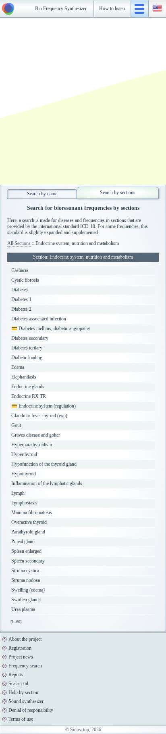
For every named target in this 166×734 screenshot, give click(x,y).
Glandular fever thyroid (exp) (39, 415)
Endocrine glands (27, 386)
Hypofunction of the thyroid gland (44, 464)
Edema (17, 367)
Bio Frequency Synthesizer (61, 8)
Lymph (18, 493)
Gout (16, 425)
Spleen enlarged (26, 551)
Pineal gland (23, 541)
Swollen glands (26, 599)
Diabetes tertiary (26, 348)
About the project (25, 639)
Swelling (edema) (28, 590)
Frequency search (25, 666)
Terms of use (20, 719)
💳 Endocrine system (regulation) (43, 406)
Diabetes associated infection (38, 319)
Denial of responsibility (30, 710)
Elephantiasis (23, 377)
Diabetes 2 (21, 309)
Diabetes (19, 290)
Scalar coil (18, 683)
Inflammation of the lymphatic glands (46, 483)
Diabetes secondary (29, 338)
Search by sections (117, 192)
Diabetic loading (26, 357)
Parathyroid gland (28, 532)
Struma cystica (25, 570)
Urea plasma (23, 609)
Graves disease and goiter (35, 435)
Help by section (23, 692)
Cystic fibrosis (25, 280)
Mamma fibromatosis (31, 512)
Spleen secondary (28, 561)
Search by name (42, 194)
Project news (20, 657)
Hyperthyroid (24, 454)
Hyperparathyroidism (31, 445)
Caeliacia (19, 270)
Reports (15, 675)
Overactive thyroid (29, 522)
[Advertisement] (83, 101)
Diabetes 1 (21, 299)
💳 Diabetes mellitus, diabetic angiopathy (50, 328)
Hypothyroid (23, 474)
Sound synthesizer (26, 701)
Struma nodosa (25, 580)
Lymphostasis (24, 503)
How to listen (112, 8)
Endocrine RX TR (28, 396)
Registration (19, 648)
